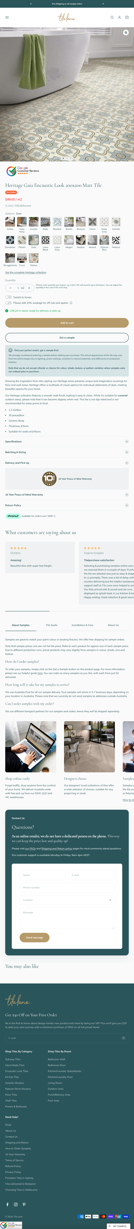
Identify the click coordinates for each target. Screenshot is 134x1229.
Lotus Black (45, 248)
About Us (10, 1130)
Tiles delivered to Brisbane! (20, 1183)
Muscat (92, 247)
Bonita (69, 229)
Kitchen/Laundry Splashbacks (64, 1071)
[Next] (103, 3)
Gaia (33, 247)
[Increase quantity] (29, 288)
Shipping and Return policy (56, 848)
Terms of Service (14, 1160)
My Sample (119, 1226)
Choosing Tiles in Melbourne (21, 1189)
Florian (22, 247)
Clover (92, 229)
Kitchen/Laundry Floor (60, 1077)
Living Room (55, 1082)
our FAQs (30, 848)
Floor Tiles (11, 1094)
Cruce (22, 265)
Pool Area (53, 1100)
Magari (69, 247)
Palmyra (116, 247)
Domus (33, 265)
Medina (80, 247)
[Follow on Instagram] (16, 1204)
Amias (10, 229)
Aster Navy (22, 230)
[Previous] (30, 3)
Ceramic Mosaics (14, 1082)
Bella (45, 229)
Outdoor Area (55, 1088)
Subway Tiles (12, 1059)
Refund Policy (13, 1166)
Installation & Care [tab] (82, 625)
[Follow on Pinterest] (24, 1204)
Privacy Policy (13, 1172)
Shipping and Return (17, 1142)
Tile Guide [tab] (51, 625)
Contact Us (11, 1136)
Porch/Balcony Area (59, 1094)
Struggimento (10, 265)
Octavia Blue (104, 248)
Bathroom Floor (57, 1065)
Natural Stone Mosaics (18, 1088)
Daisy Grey (104, 230)
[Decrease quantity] (10, 288)
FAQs (8, 1124)
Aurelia (33, 229)
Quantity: (10, 280)
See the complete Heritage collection (25, 272)
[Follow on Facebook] (7, 1204)
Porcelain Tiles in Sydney (19, 1177)
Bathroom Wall (56, 1059)
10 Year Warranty (15, 1154)
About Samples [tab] (21, 625)
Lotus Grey (57, 248)
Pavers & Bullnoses (16, 1106)
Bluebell (57, 229)
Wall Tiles (11, 1100)
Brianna (81, 229)
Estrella (116, 229)
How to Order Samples (18, 1148)
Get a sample (67, 337)
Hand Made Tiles (14, 1065)
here (40, 673)
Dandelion (10, 247)
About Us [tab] (113, 625)
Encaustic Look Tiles (16, 1071)
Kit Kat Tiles (12, 1077)
